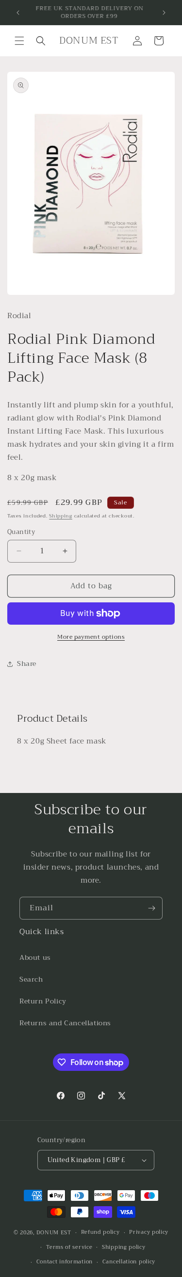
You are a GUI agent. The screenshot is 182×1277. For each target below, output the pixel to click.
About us (35, 957)
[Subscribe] (151, 908)
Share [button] (26, 663)
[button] (19, 40)
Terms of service (69, 1247)
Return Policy (42, 1001)
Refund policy (100, 1232)
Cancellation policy (128, 1261)
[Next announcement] (164, 12)
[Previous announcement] (18, 12)
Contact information (64, 1261)
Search (31, 979)
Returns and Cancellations (65, 1023)
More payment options (91, 636)
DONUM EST (53, 1232)
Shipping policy (124, 1247)
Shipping (60, 516)
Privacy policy (148, 1232)
